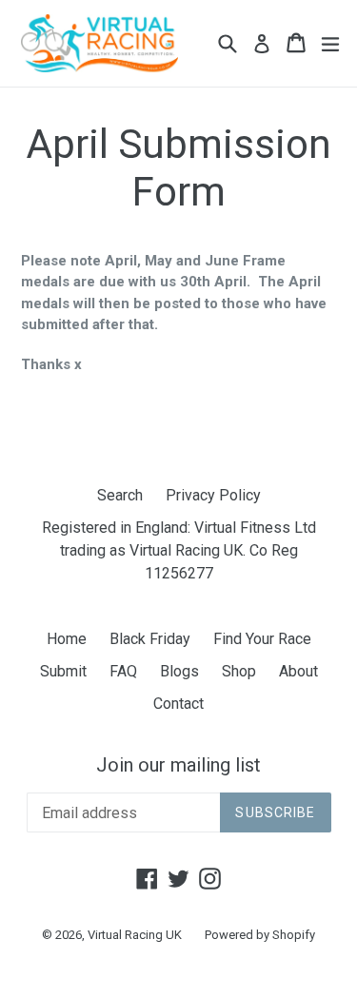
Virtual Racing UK (135, 935)
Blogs (179, 671)
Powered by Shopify (260, 935)
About (298, 671)
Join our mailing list (178, 764)
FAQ (123, 671)
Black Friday (149, 639)
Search (120, 495)
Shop (239, 671)
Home (67, 639)
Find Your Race (262, 639)
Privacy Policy (213, 495)
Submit (63, 671)
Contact (178, 704)
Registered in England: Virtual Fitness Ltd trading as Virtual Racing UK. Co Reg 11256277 (179, 550)
